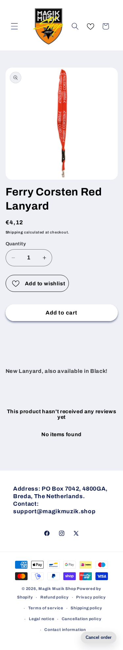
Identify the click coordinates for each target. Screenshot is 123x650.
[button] (14, 26)
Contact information (65, 629)
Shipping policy (86, 608)
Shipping (14, 232)
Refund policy (54, 597)
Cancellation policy (82, 619)
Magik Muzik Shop (57, 588)
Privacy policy (91, 597)
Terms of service (45, 608)
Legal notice (41, 619)
